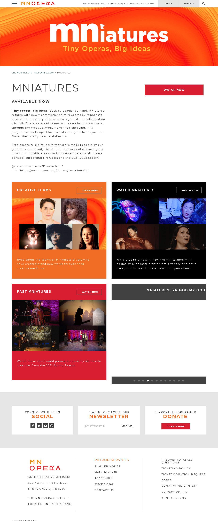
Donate (189, 3)
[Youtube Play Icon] (45, 425)
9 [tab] (170, 380)
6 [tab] (156, 380)
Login (168, 3)
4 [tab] (148, 380)
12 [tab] (183, 380)
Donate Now (176, 426)
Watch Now (174, 89)
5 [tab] (152, 380)
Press (166, 480)
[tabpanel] (159, 328)
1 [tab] (134, 380)
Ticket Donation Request (183, 474)
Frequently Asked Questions (177, 461)
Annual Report (174, 498)
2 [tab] (139, 380)
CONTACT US (104, 490)
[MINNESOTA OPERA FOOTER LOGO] (45, 465)
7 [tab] (161, 380)
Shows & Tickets (22, 73)
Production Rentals (179, 486)
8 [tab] (165, 380)
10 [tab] (174, 380)
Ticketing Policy (176, 468)
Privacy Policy (174, 492)
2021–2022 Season (44, 73)
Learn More (90, 190)
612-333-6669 (104, 484)
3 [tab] (143, 380)
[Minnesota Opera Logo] (38, 3)
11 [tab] (179, 380)
